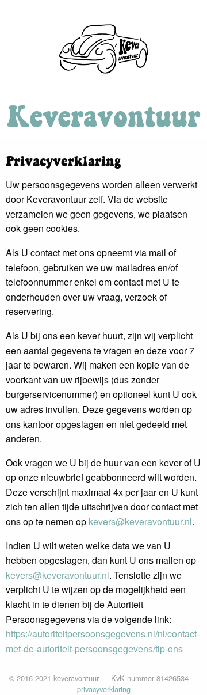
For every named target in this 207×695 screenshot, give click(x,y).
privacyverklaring (104, 688)
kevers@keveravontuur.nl (140, 521)
